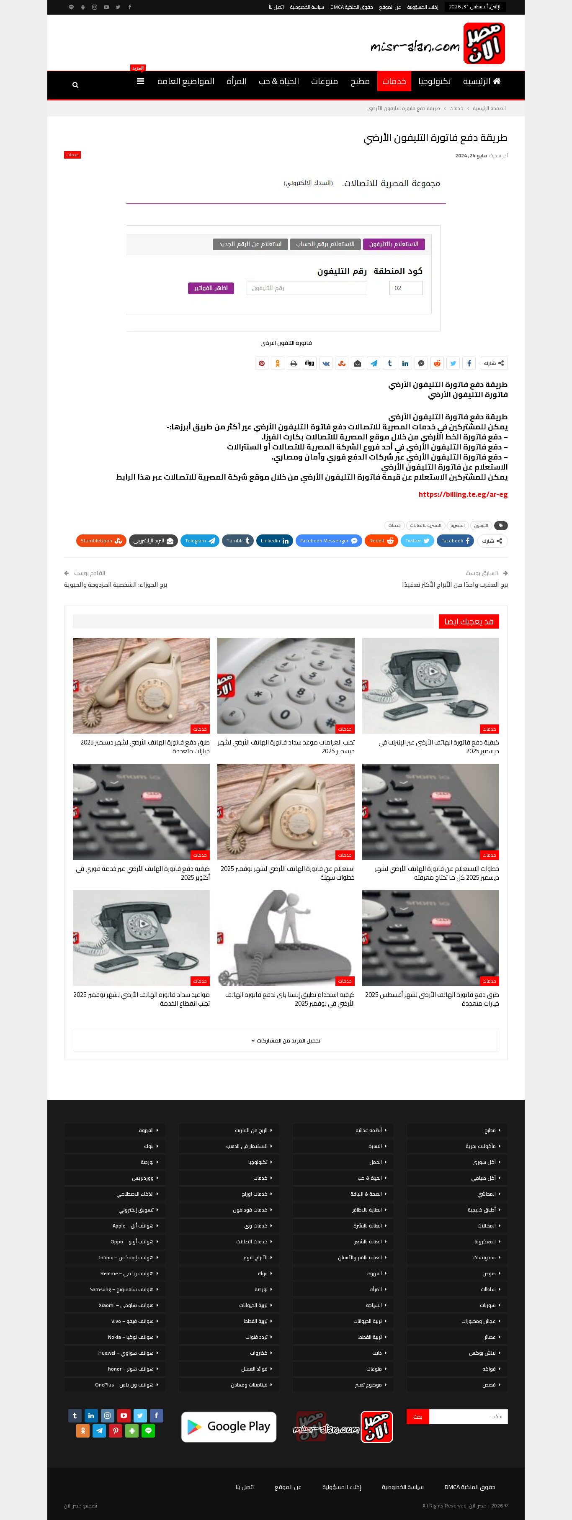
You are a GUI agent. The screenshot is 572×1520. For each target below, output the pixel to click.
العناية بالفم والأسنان (360, 1257)
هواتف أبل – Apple (133, 1225)
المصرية (458, 525)
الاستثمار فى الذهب (247, 1146)
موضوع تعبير (368, 1384)
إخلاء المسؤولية (422, 7)
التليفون (481, 525)
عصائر (490, 1337)
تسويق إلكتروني (136, 1209)
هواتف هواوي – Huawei (126, 1353)
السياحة (374, 1305)
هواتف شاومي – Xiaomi (126, 1305)
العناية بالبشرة (367, 1225)
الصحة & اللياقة (366, 1194)
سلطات (488, 1289)
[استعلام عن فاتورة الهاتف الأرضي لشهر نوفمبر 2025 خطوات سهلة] (285, 812)
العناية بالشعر (368, 1241)
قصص (489, 1384)
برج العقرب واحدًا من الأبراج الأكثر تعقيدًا (455, 584)
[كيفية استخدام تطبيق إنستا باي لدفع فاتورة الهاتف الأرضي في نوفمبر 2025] (285, 938)
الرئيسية (476, 81)
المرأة (237, 81)
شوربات (488, 1305)
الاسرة (375, 1146)
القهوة (374, 1273)
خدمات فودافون (250, 1209)
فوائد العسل (254, 1369)
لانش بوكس (482, 1353)
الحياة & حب (279, 81)
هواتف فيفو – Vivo (132, 1321)
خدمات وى (256, 1225)
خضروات (259, 1353)
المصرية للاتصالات (425, 525)
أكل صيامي (483, 1178)
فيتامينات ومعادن (249, 1384)
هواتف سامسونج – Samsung (122, 1289)
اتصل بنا (276, 7)
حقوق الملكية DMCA (351, 7)
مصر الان (73, 1505)
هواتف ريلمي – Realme (127, 1273)
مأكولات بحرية (481, 1146)
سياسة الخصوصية (307, 7)
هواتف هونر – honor (131, 1369)
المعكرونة (485, 1241)
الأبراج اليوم (255, 1257)
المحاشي (486, 1194)
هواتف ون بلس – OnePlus (124, 1384)
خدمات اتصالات (252, 1241)
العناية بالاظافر (367, 1209)
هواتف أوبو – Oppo (132, 1241)
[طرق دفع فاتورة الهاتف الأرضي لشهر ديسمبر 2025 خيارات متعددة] (141, 686)
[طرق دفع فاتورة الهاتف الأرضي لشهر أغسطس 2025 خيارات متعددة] (430, 938)
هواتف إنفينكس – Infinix (126, 1257)
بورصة (261, 1289)
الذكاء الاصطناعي (135, 1194)
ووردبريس (143, 1178)
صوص (489, 1273)
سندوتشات (484, 1257)
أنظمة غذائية (369, 1130)
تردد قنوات (256, 1337)
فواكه (489, 1369)
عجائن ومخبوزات (478, 1321)
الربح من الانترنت (251, 1130)
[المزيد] (140, 81)
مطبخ (360, 81)
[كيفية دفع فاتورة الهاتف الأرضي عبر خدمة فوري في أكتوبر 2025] (141, 812)
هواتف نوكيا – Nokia (131, 1337)
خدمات (394, 81)
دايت (377, 1353)
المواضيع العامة (185, 81)
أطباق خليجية (482, 1209)
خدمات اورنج (255, 1194)
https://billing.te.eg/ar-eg (463, 494)
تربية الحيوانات (367, 1321)
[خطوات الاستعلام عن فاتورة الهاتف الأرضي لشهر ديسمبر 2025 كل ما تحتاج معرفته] (430, 812)
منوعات (324, 81)
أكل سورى (484, 1162)
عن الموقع (390, 7)
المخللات (486, 1225)
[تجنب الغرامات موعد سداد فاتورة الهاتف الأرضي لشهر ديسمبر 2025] (285, 686)
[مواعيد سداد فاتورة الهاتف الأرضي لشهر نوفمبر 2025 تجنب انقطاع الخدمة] (141, 938)
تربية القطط (370, 1337)
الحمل (375, 1162)
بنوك (263, 1273)
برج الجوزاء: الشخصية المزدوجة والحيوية (115, 584)
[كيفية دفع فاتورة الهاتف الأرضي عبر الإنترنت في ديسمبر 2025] (430, 686)
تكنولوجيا (434, 81)
